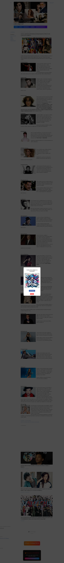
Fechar (32, 293)
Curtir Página (32, 290)
